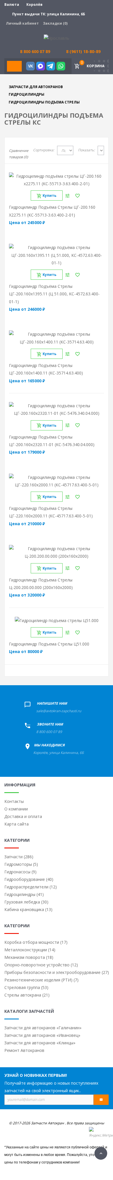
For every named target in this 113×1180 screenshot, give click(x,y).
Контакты (14, 801)
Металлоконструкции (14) (29, 949)
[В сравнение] (67, 195)
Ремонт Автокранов (24, 1050)
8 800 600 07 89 (49, 731)
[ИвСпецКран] (56, 38)
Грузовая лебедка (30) (26, 902)
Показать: (86, 150)
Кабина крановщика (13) (28, 909)
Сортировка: (43, 150)
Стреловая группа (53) (26, 987)
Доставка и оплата (23, 816)
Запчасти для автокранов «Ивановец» (42, 1035)
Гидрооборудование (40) (28, 879)
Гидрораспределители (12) (30, 887)
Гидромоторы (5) (21, 864)
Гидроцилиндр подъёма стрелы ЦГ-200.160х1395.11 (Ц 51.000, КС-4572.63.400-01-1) (54, 293)
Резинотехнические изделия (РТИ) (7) (41, 980)
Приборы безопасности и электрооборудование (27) (56, 972)
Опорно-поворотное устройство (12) (41, 965)
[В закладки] (77, 195)
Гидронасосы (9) (20, 871)
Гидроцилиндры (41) (24, 894)
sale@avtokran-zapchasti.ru (58, 710)
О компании (16, 809)
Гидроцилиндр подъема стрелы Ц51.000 (49, 644)
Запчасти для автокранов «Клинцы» (39, 1043)
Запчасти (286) (18, 856)
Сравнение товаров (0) (18, 154)
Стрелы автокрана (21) (27, 995)
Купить (50, 195)
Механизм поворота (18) (28, 957)
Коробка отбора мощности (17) (36, 942)
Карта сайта (16, 824)
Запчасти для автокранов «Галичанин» (42, 1027)
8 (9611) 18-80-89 (83, 51)
